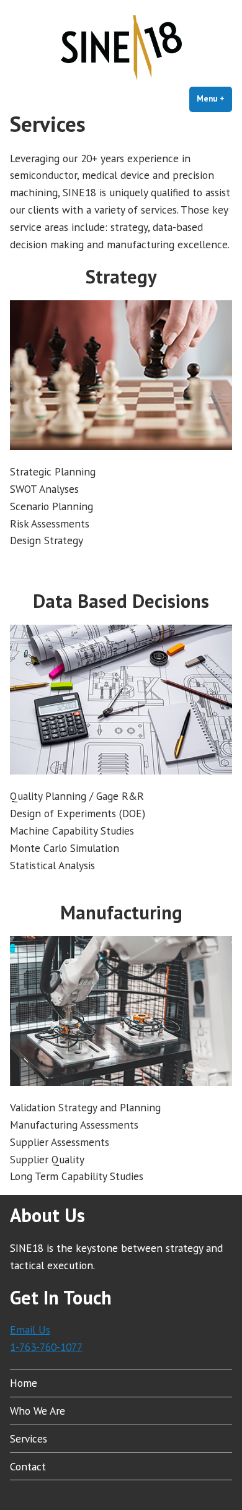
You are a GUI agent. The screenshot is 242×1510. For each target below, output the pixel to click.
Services (28, 1438)
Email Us (30, 1329)
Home (23, 1383)
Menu (214, 98)
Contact (28, 1466)
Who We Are (37, 1411)
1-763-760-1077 (46, 1347)
